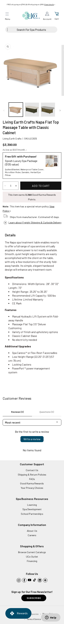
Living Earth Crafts (12, 138)
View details (49, 4)
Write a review (32, 439)
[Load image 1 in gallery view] (16, 110)
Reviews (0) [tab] (17, 411)
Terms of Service (34, 619)
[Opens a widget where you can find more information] (50, 617)
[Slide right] (60, 110)
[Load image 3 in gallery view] (48, 110)
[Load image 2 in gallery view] (32, 110)
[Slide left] (4, 110)
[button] (7, 14)
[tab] (10, 235)
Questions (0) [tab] (46, 411)
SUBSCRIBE (34, 597)
